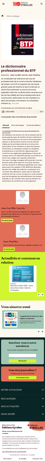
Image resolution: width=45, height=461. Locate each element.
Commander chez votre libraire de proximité (19, 117)
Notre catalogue (13, 16)
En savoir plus (7, 220)
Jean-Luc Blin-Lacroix (19, 75)
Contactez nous (22, 377)
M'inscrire (22, 361)
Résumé (6, 125)
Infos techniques (17, 125)
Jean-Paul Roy (34, 75)
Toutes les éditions (33, 125)
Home (2, 16)
